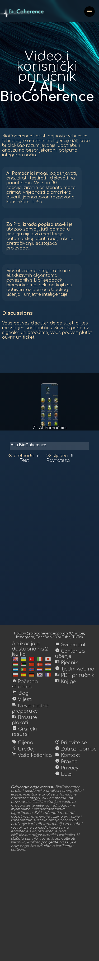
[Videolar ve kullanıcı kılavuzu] (32, 659)
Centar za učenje (70, 653)
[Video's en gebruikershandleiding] (40, 670)
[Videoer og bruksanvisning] (32, 670)
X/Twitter (76, 633)
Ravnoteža (60, 458)
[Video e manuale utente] (40, 659)
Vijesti (22, 699)
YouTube (62, 637)
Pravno (66, 761)
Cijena (22, 742)
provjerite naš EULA (58, 842)
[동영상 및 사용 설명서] (40, 675)
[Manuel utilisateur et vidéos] (48, 675)
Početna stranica (25, 684)
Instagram (25, 637)
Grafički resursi (24, 731)
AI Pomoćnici (49, 428)
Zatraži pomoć (76, 749)
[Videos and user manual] (15, 659)
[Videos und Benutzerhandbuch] (32, 675)
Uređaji (24, 749)
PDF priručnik (75, 675)
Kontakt (67, 755)
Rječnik (66, 662)
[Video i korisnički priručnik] (48, 664)
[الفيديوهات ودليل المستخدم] (23, 664)
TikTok (77, 637)
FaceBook (45, 637)
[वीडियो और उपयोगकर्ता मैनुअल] (48, 670)
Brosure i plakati (26, 720)
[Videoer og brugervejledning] (40, 664)
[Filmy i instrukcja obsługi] (15, 675)
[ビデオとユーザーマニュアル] (48, 659)
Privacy (66, 767)
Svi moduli (71, 644)
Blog (20, 693)
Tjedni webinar (75, 669)
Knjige (65, 681)
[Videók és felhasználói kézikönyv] (15, 664)
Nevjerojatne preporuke (30, 708)
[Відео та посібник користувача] (23, 659)
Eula (63, 774)
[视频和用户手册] (32, 664)
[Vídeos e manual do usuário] (23, 670)
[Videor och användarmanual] (15, 670)
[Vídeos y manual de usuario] (23, 675)
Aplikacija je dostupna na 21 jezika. (31, 649)
